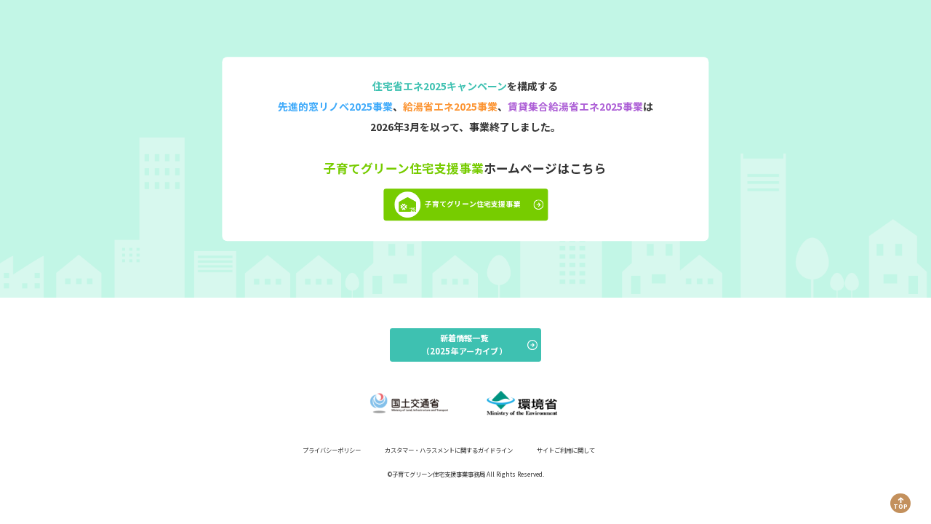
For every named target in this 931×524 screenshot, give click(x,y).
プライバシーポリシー (332, 449)
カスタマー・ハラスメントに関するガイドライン (449, 449)
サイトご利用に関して (566, 449)
